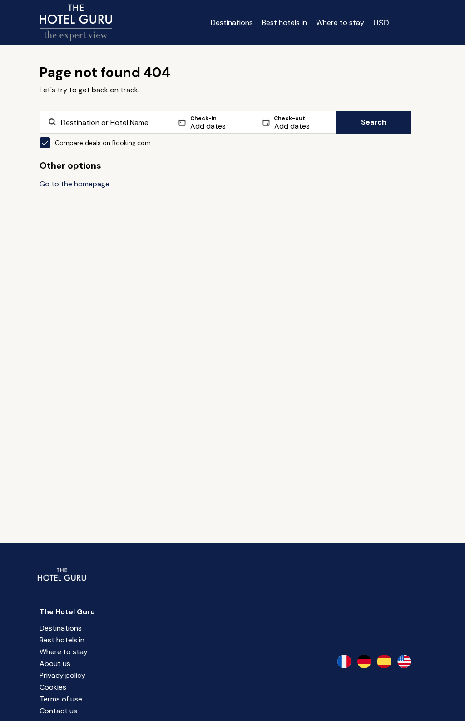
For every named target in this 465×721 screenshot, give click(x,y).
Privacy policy (62, 675)
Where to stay (340, 22)
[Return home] (76, 22)
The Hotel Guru (67, 611)
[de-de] (364, 661)
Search (373, 122)
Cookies (53, 687)
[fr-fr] (344, 661)
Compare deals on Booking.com (103, 143)
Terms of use (61, 699)
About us (55, 663)
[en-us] (404, 661)
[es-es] (384, 661)
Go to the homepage (74, 184)
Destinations (232, 22)
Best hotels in (284, 22)
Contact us (58, 711)
